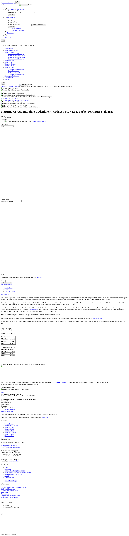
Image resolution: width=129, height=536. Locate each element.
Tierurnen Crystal (10, 52)
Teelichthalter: (5, 199)
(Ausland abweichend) (40, 121)
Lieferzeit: (4, 119)
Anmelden (45, 417)
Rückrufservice (9, 477)
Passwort (11, 24)
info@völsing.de (10, 409)
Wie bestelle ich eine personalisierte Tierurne (14, 487)
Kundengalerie (9, 76)
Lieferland (11, 12)
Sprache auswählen (14, 11)
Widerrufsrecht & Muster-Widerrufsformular (18, 472)
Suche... (30, 5)
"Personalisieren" (33, 309)
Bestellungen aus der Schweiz (10, 497)
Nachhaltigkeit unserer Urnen (9, 490)
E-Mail (10, 22)
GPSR (6, 289)
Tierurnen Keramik (10, 64)
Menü (3, 40)
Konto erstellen (16, 28)
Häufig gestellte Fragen (8, 489)
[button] (14, 9)
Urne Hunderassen (13, 71)
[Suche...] (23, 5)
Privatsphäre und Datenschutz (13, 474)
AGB (6, 467)
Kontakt (7, 476)
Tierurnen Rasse (9, 67)
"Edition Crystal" (97, 318)
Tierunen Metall (9, 60)
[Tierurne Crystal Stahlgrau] (9, 98)
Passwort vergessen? (18, 30)
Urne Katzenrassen (14, 72)
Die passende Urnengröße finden (10, 495)
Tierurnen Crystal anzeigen (16, 54)
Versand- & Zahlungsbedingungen (15, 471)
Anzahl (3, 281)
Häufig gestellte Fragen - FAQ (10, 445)
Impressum (8, 469)
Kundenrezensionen (10, 291)
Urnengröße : (5, 124)
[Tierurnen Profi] (8, 3)
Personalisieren (9, 49)
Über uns (16, 76)
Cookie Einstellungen (11, 481)
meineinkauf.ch (14, 461)
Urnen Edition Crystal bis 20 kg (17, 55)
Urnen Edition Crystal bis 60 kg (17, 57)
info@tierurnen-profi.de (13, 447)
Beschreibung (9, 288)
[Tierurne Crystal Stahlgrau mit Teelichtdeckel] (15, 100)
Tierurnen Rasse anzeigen (16, 69)
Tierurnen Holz (9, 66)
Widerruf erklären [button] (6, 500)
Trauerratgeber (5, 494)
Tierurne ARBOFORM (12, 50)
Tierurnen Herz (9, 62)
